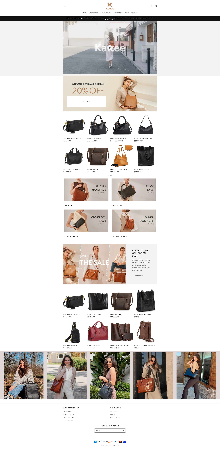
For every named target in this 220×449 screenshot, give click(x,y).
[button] (65, 6)
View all (110, 175)
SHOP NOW (86, 101)
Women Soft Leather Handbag (71, 169)
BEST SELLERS (114, 417)
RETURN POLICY (68, 420)
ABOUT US (113, 411)
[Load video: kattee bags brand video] (110, 47)
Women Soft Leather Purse (118, 138)
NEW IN (112, 414)
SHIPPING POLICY (68, 414)
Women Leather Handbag (94, 138)
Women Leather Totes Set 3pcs (119, 345)
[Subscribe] (123, 430)
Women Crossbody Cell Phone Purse (144, 345)
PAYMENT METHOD (69, 417)
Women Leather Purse (93, 345)
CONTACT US (67, 411)
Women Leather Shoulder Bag (142, 314)
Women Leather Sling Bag (70, 345)
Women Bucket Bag (92, 169)
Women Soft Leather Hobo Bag (143, 138)
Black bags (115, 205)
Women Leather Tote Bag (141, 169)
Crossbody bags (69, 236)
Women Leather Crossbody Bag (72, 138)
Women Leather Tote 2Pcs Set (119, 169)
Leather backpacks (118, 236)
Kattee (107, 445)
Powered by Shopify (114, 445)
